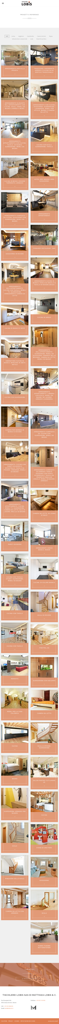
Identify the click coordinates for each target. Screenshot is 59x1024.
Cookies (16, 1021)
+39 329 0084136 (8, 1006)
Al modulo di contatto (29, 978)
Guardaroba (30, 36)
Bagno (51, 36)
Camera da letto (41, 36)
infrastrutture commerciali (19, 39)
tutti (7, 36)
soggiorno (21, 36)
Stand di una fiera (41, 39)
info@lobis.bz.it (9, 1008)
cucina (13, 36)
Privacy (10, 1021)
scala (31, 39)
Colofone (4, 1021)
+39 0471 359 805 (40, 1000)
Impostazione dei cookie (28, 1021)
